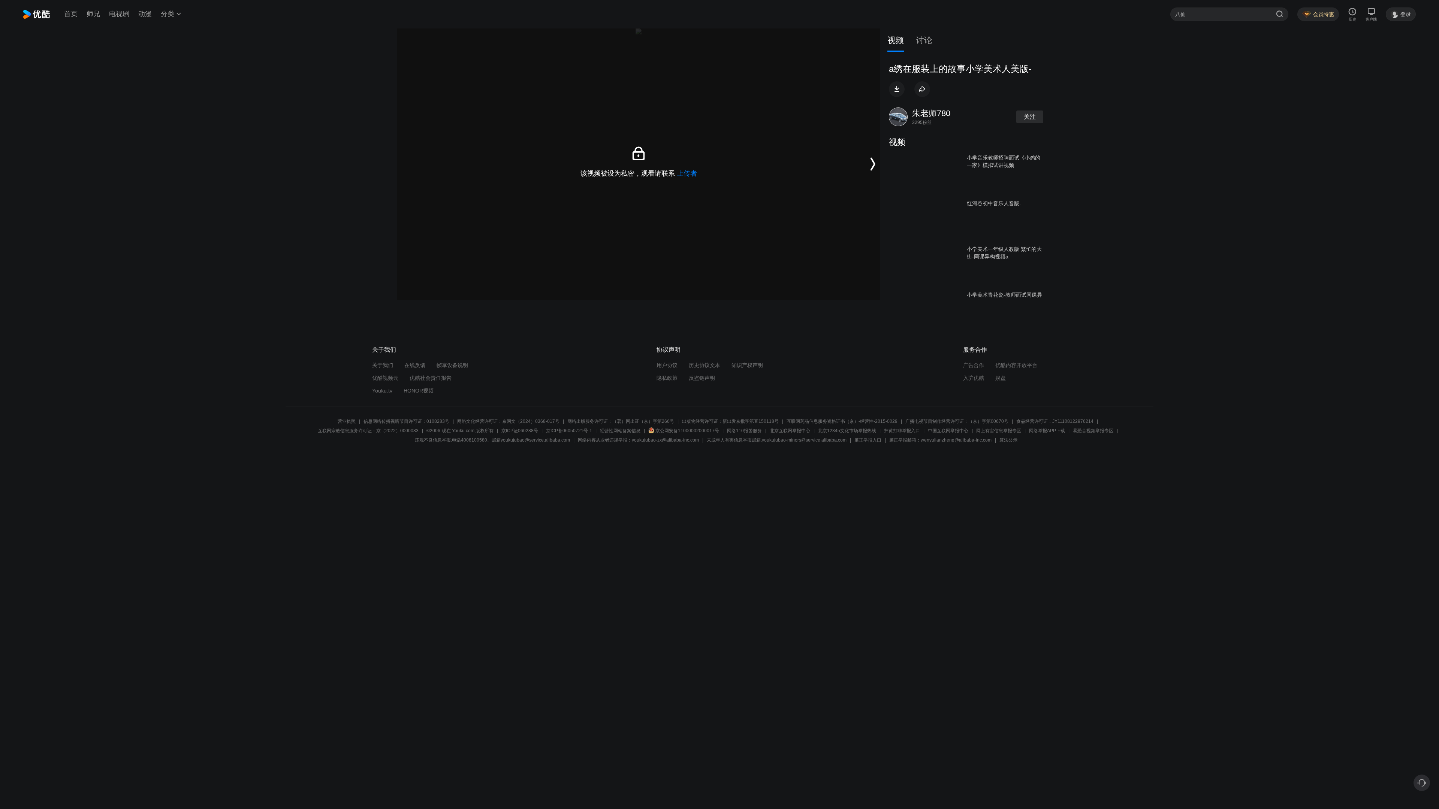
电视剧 (119, 14)
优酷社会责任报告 (431, 378)
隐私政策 (667, 378)
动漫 (145, 14)
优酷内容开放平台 (1016, 365)
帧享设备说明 (452, 365)
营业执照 (347, 421)
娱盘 (1000, 378)
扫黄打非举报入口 (902, 430)
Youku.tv (382, 391)
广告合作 (973, 365)
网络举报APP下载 (1047, 430)
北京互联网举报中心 (790, 430)
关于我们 (382, 365)
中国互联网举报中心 (948, 430)
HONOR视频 (419, 391)
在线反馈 (414, 365)
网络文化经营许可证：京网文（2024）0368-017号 (508, 421)
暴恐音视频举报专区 (1093, 430)
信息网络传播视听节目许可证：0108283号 (406, 421)
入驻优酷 (973, 378)
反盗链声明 (702, 378)
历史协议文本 (704, 365)
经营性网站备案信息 (620, 430)
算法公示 (1008, 440)
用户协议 (667, 365)
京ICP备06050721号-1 (569, 430)
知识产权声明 (747, 365)
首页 (71, 14)
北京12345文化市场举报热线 (847, 430)
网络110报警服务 (744, 430)
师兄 (93, 14)
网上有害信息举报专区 (998, 430)
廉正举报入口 (867, 440)
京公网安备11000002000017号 (687, 430)
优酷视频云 (385, 378)
